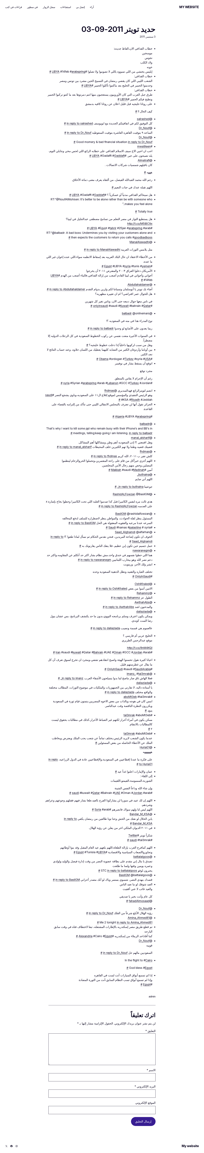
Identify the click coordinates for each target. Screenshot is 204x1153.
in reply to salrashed (80, 123)
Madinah (138, 470)
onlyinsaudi (100, 305)
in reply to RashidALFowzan (119, 506)
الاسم (151, 1070)
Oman (118, 652)
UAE (117, 793)
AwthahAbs (142, 602)
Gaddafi (119, 155)
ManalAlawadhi (139, 242)
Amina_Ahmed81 (138, 917)
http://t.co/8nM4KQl (139, 647)
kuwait (77, 652)
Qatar (147, 305)
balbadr (127, 313)
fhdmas (109, 390)
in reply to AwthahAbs (119, 607)
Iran (58, 652)
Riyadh (135, 399)
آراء (92, 7)
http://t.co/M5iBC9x (139, 223)
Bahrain (98, 652)
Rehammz (143, 593)
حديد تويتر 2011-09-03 (118, 29)
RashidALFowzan (124, 494)
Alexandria (85, 936)
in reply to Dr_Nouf (79, 132)
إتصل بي (80, 7)
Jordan (137, 652)
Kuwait (124, 305)
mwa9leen (144, 146)
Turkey (129, 359)
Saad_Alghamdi (125, 532)
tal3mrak (143, 673)
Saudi (112, 527)
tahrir (113, 228)
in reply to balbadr (102, 328)
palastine (135, 527)
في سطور (32, 7)
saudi (48, 395)
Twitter (132, 835)
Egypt (108, 266)
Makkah (116, 470)
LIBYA (55, 71)
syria (127, 266)
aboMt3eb (130, 696)
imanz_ (131, 673)
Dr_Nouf (144, 128)
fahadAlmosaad (139, 901)
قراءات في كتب (13, 7)
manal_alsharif (140, 437)
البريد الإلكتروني (145, 1086)
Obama (103, 359)
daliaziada (142, 611)
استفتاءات (65, 7)
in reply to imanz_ (72, 678)
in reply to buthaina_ (130, 486)
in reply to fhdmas (105, 456)
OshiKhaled (142, 584)
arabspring (78, 71)
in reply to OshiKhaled (113, 588)
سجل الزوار (49, 7)
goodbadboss (143, 237)
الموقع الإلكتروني (145, 1102)
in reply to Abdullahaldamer (67, 289)
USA (148, 359)
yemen (146, 266)
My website (189, 7)
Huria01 (144, 747)
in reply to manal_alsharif (75, 447)
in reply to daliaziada (106, 628)
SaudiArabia (143, 669)
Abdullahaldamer (138, 284)
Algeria (119, 416)
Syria (98, 809)
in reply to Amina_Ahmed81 (134, 922)
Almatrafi (143, 160)
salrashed (143, 119)
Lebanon (112, 383)
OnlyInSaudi (143, 576)
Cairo (148, 960)
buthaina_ (143, 474)
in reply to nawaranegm (95, 559)
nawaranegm (141, 550)
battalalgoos (141, 856)
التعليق (150, 1031)
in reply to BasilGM (83, 523)
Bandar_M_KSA (139, 814)
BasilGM (120, 513)
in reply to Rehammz (126, 597)
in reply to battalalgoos (122, 870)
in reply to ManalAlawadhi (103, 249)
